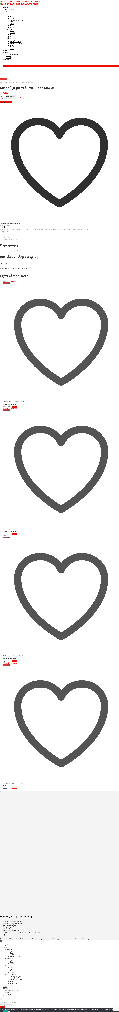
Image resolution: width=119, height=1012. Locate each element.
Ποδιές (12, 45)
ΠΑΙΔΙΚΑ (9, 29)
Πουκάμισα (13, 47)
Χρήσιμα (5, 52)
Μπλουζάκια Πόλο (15, 42)
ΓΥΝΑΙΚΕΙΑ (9, 22)
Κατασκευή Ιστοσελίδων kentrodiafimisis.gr (76, 939)
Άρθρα (5, 50)
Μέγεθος (3, 98)
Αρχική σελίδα (4, 82)
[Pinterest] (4, 227)
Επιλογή (14, 407)
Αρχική (5, 8)
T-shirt (12, 15)
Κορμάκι (12, 33)
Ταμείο (8, 58)
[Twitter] (3, 227)
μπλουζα (62, 229)
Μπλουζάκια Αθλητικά (16, 20)
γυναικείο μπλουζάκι (52, 229)
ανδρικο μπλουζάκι (39, 229)
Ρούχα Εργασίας (11, 38)
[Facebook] (1, 227)
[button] (3, 62)
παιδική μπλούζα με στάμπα (73, 229)
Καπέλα (12, 49)
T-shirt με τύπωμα (8, 9)
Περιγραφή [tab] (6, 238)
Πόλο (11, 16)
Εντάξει (6, 1011)
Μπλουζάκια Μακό (15, 40)
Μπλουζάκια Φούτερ (16, 43)
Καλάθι (8, 56)
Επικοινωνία (7, 59)
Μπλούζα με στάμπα (9, 404)
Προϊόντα (6, 11)
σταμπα (85, 229)
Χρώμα (3, 96)
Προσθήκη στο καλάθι (6, 102)
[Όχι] (9, 1011)
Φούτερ (12, 18)
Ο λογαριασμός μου (12, 54)
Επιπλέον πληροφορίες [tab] (10, 239)
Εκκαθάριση (20, 98)
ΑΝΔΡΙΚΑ (9, 13)
